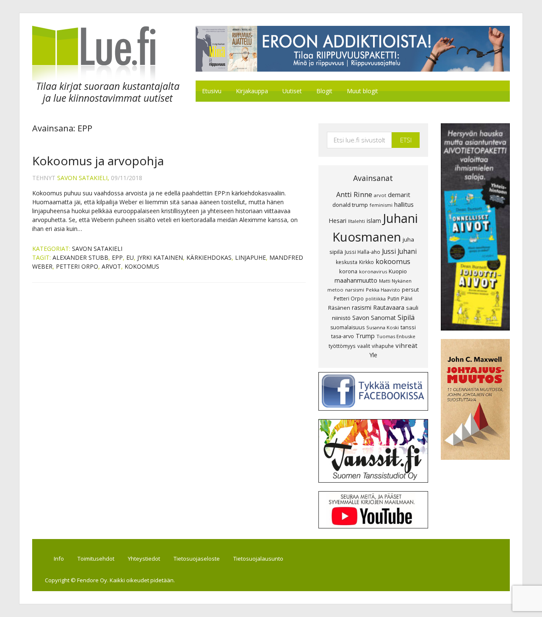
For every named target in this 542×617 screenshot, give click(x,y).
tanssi (408, 327)
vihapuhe (383, 345)
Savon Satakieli (97, 249)
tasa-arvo (342, 336)
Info (59, 558)
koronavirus (373, 271)
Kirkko (366, 261)
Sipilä (406, 317)
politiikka (375, 299)
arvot (111, 266)
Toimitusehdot (95, 558)
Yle (373, 355)
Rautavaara (388, 307)
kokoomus (141, 266)
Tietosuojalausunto (258, 558)
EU (130, 257)
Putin (393, 298)
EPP (117, 257)
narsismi (354, 289)
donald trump (350, 204)
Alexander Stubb (80, 257)
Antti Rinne (354, 194)
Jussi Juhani (399, 251)
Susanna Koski (382, 327)
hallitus (404, 204)
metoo (335, 289)
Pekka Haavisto (383, 289)
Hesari (337, 221)
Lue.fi (103, 53)
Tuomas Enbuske (395, 336)
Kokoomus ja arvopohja (98, 161)
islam (374, 221)
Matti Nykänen (395, 281)
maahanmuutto (356, 280)
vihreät (406, 345)
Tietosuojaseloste (197, 558)
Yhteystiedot (144, 558)
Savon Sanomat (374, 318)
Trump (365, 336)
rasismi (361, 307)
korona (348, 271)
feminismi (381, 205)
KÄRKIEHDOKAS (209, 257)
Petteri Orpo (77, 266)
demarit (399, 194)
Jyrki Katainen (160, 257)
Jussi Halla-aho (362, 251)
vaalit (363, 345)
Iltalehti (356, 221)
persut (410, 289)
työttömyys (342, 345)
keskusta (346, 261)
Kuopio (398, 271)
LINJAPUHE (250, 257)
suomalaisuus (347, 327)
